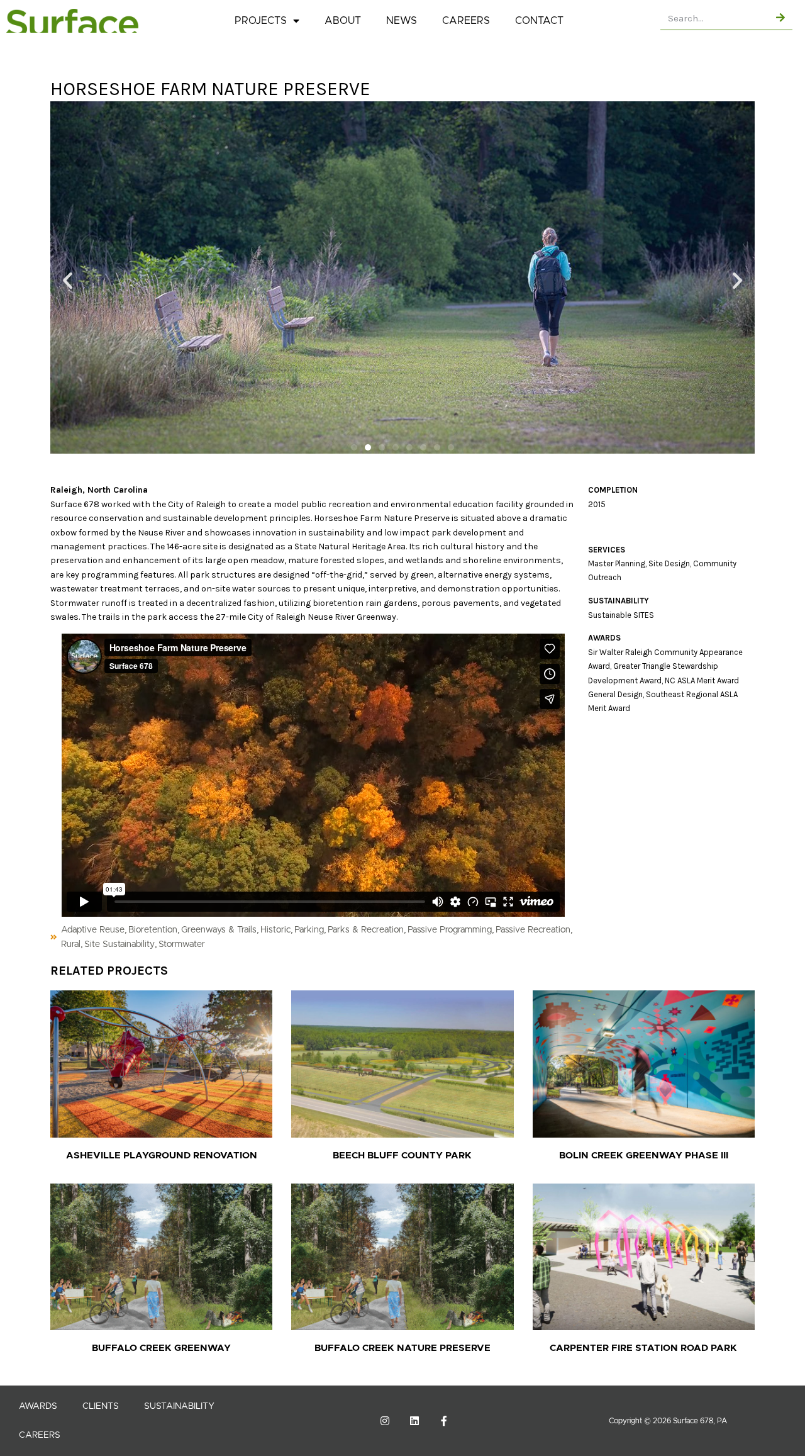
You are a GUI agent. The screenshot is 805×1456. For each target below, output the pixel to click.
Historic (275, 930)
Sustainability (179, 1406)
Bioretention (152, 930)
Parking (309, 930)
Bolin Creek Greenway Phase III (643, 1155)
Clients (100, 1406)
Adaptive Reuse (93, 930)
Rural (70, 944)
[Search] (780, 18)
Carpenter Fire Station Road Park (643, 1348)
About (343, 21)
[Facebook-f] (444, 1421)
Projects (261, 21)
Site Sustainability (119, 944)
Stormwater (181, 944)
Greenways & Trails (219, 930)
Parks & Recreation (366, 930)
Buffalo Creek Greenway (161, 1348)
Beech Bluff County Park (402, 1155)
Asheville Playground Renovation (161, 1155)
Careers (466, 21)
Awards (38, 1406)
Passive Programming (450, 930)
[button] (68, 280)
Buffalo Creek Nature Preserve (402, 1348)
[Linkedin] (414, 1421)
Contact (539, 21)
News (401, 21)
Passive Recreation (533, 930)
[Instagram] (385, 1421)
